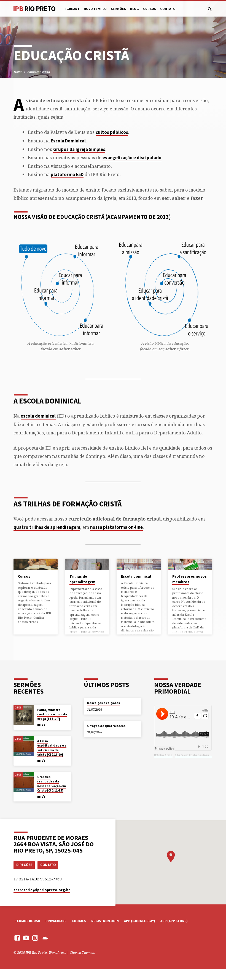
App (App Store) (174, 921)
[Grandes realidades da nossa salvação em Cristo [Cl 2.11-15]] (24, 782)
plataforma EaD (67, 174)
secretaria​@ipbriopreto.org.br (42, 890)
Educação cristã (38, 72)
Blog (134, 9)
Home (18, 72)
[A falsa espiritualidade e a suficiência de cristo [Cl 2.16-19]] (24, 746)
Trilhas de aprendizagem (82, 579)
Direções (24, 865)
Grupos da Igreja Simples (79, 149)
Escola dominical (136, 576)
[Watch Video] (39, 725)
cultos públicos (112, 132)
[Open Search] (209, 9)
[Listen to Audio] (43, 725)
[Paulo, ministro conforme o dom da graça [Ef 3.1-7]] (24, 715)
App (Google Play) (139, 921)
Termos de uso (27, 921)
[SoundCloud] (44, 938)
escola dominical (38, 416)
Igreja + (72, 9)
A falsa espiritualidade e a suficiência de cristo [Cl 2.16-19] (51, 747)
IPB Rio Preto (163, 755)
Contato (168, 9)
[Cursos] (36, 564)
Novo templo (95, 9)
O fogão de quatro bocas (106, 726)
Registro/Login (105, 921)
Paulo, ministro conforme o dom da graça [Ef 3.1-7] (52, 714)
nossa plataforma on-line (116, 527)
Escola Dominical (68, 141)
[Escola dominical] (139, 564)
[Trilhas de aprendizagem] (87, 564)
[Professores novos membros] (190, 564)
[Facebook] (17, 938)
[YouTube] (26, 938)
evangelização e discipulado (132, 158)
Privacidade (55, 921)
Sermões (118, 9)
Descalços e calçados (103, 703)
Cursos (149, 9)
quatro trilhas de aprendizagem (47, 527)
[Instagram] (35, 938)
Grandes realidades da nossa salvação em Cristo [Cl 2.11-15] (51, 783)
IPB (34, 8)
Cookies (79, 921)
